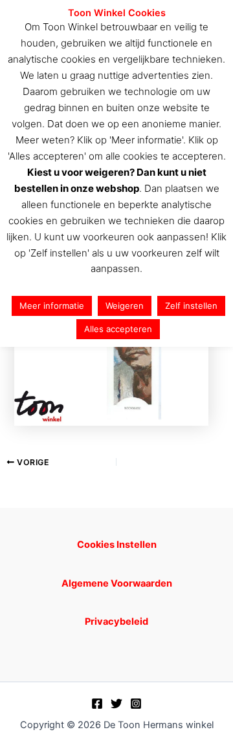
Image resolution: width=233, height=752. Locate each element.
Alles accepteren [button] (118, 329)
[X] (116, 703)
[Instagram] (136, 703)
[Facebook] (97, 703)
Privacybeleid (116, 621)
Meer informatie (51, 305)
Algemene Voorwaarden (116, 583)
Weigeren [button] (124, 305)
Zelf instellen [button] (191, 305)
